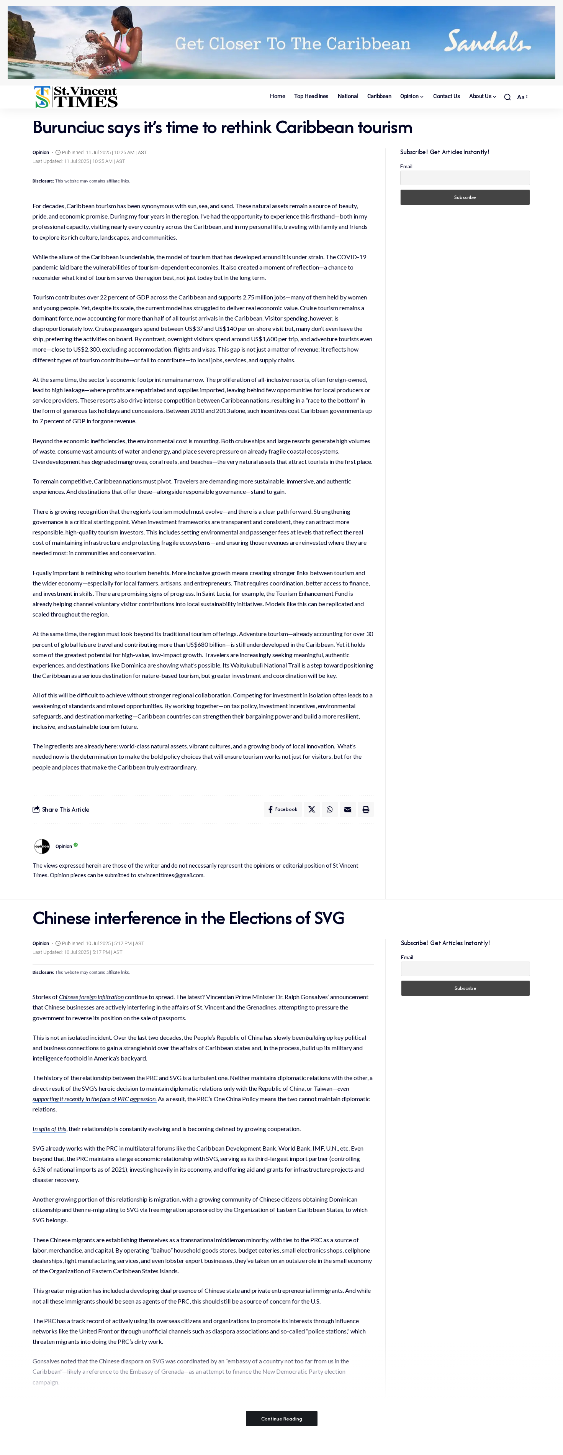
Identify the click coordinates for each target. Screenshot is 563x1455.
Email (406, 166)
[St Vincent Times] (77, 97)
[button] (507, 97)
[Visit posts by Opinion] (42, 846)
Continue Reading (281, 1418)
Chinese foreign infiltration (91, 996)
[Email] (348, 809)
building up (319, 1037)
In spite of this (49, 1128)
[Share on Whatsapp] (330, 809)
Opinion (41, 152)
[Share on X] (312, 809)
